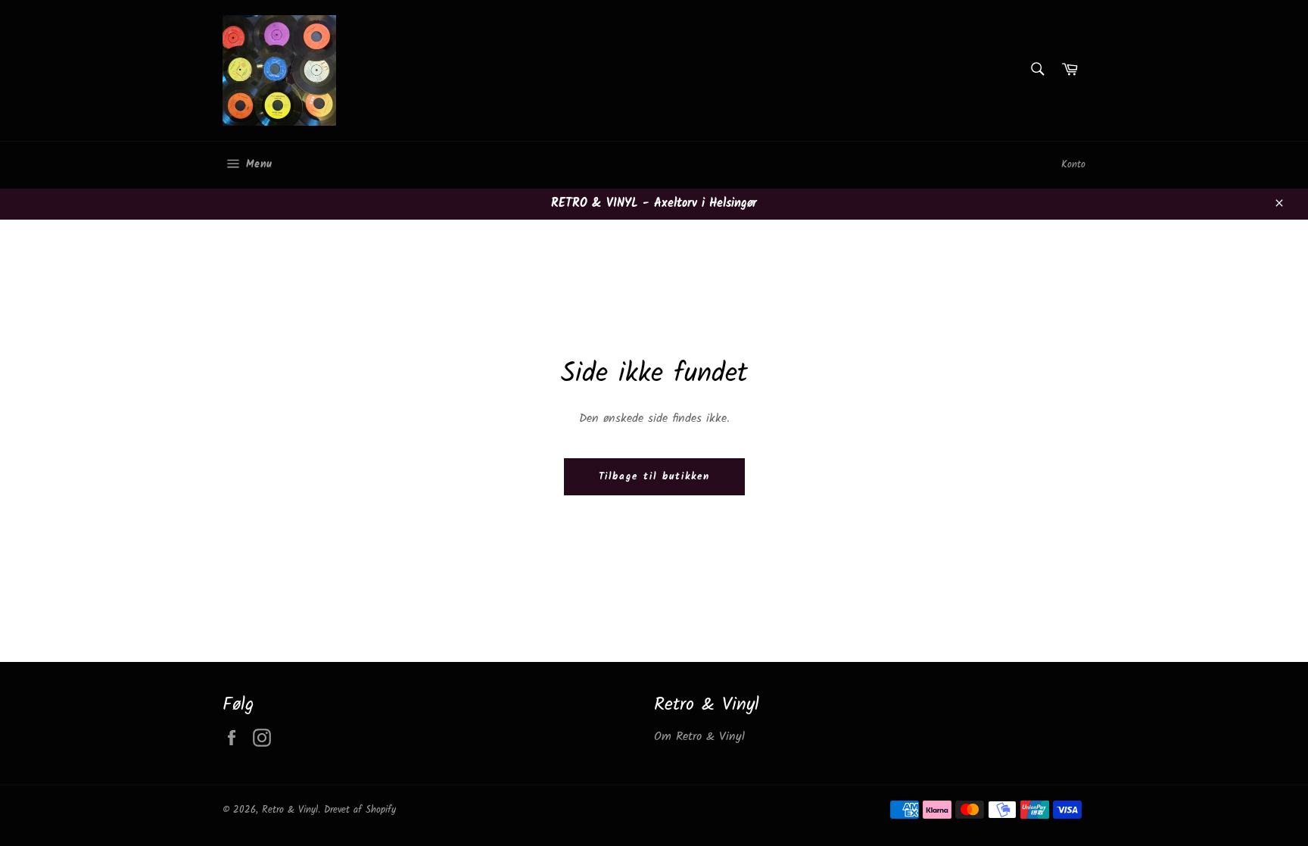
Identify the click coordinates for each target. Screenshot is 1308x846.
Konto (1073, 165)
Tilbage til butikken (654, 477)
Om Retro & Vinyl (699, 736)
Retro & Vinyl (290, 810)
